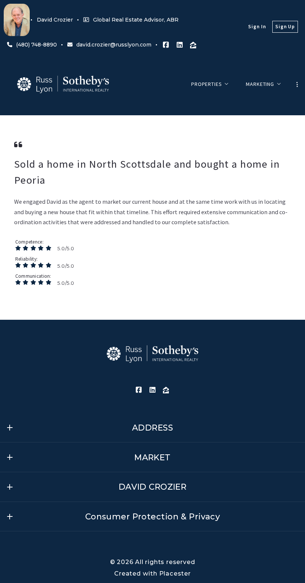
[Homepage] (63, 84)
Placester (175, 573)
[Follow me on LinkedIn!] (179, 45)
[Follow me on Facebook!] (166, 45)
